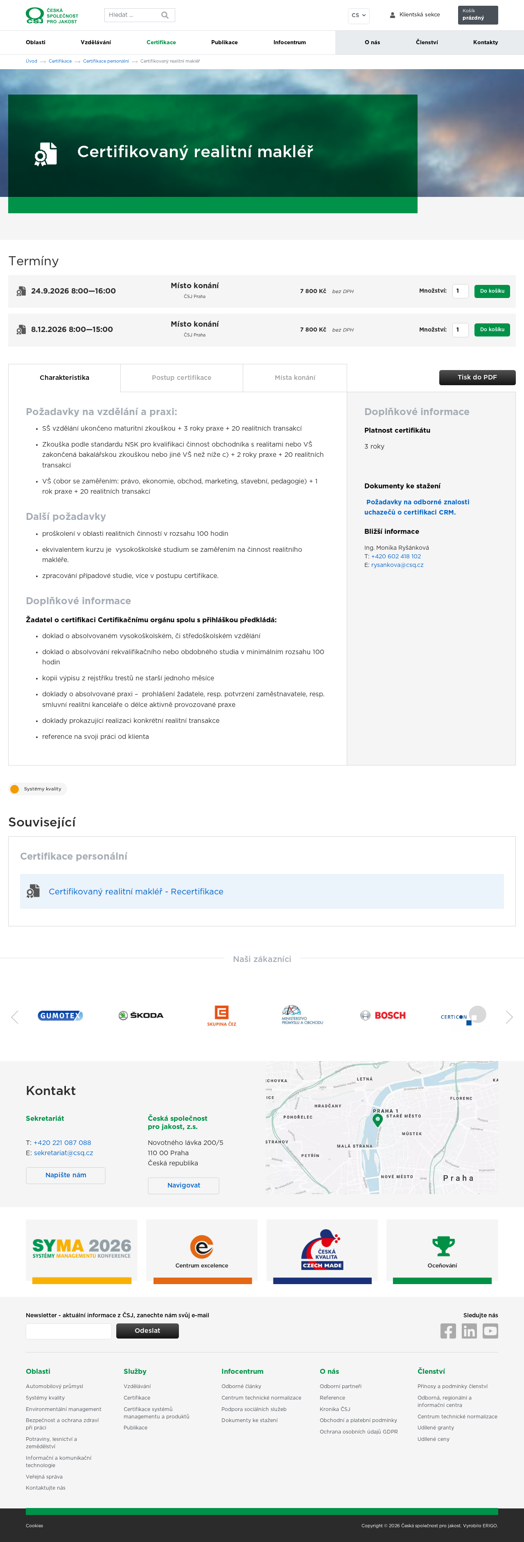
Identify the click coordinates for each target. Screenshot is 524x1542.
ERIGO (490, 1526)
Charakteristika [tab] (64, 378)
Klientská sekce (420, 15)
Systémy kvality (42, 789)
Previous (11, 1017)
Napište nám (65, 1175)
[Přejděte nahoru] (507, 1525)
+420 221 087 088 (62, 1143)
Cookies (34, 1526)
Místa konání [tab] (295, 378)
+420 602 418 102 (396, 557)
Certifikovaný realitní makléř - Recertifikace (136, 892)
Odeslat (147, 1331)
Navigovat (183, 1185)
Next (512, 1017)
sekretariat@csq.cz (63, 1153)
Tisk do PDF (477, 377)
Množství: (433, 291)
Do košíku (492, 291)
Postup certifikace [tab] (182, 378)
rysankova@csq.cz (397, 565)
